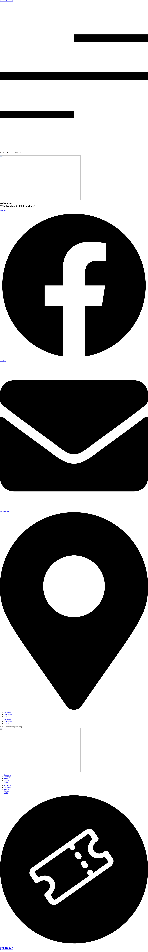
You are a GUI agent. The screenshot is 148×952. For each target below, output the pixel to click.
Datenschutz (8, 714)
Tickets (6, 778)
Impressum (7, 712)
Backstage (7, 777)
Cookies (6, 716)
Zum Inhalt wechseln (6, 1)
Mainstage (7, 775)
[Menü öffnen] (74, 149)
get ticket (6, 948)
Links (6, 782)
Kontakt (6, 780)
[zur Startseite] (40, 199)
